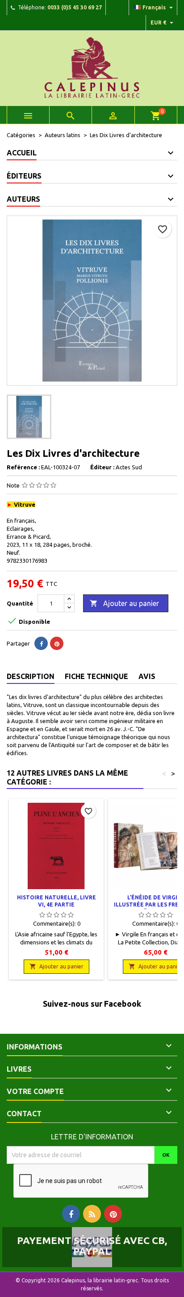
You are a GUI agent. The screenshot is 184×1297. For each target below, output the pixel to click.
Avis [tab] (146, 676)
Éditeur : (102, 467)
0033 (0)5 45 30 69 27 (74, 7)
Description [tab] (30, 676)
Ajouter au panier (124, 603)
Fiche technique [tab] (96, 676)
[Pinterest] (56, 643)
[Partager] (41, 643)
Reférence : (23, 467)
